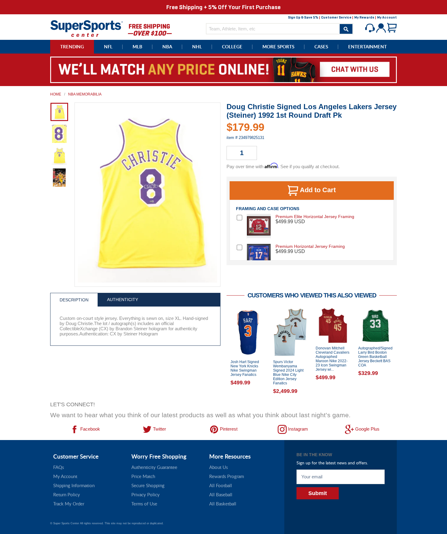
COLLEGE (232, 46)
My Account (387, 17)
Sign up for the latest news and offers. (332, 463)
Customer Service (336, 17)
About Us (218, 467)
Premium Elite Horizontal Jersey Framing (314, 216)
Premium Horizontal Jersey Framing (310, 246)
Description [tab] (74, 299)
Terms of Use (144, 504)
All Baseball (220, 494)
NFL (108, 46)
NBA (167, 46)
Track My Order (68, 504)
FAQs (58, 467)
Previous (222, 353)
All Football (220, 485)
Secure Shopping (148, 485)
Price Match (143, 476)
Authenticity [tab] (122, 299)
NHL (197, 46)
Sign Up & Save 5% (303, 17)
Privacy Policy (145, 494)
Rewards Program (226, 476)
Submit (317, 493)
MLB (137, 46)
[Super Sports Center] (86, 27)
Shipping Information (74, 485)
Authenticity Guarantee (154, 467)
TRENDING (72, 46)
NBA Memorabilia (85, 94)
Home (55, 94)
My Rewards (364, 17)
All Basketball (222, 504)
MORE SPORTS (278, 46)
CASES (321, 46)
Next (401, 353)
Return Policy (66, 494)
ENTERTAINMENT (367, 46)
